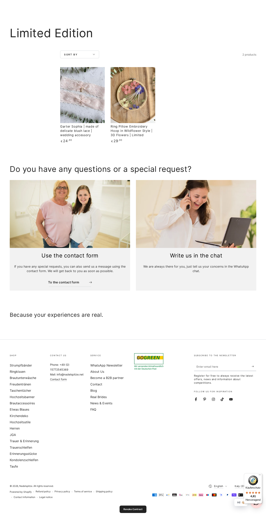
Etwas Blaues (19, 409)
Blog (93, 390)
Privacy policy (62, 491)
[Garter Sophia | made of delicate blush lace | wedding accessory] (82, 95)
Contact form (58, 379)
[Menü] (259, 475)
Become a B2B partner (107, 378)
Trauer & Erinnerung (24, 441)
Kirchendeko (19, 416)
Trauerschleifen (21, 447)
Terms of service (83, 491)
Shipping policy (104, 491)
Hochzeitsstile (20, 422)
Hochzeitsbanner (22, 397)
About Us (97, 372)
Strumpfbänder (21, 365)
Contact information (24, 497)
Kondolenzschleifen (24, 460)
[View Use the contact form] (70, 214)
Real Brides (98, 397)
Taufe (14, 466)
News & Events (101, 403)
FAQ (93, 409)
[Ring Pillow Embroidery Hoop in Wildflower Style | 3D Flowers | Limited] (133, 95)
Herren (15, 428)
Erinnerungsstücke (23, 454)
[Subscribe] (254, 366)
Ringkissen (17, 372)
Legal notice (46, 497)
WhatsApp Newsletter (106, 365)
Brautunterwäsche (23, 378)
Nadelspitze (25, 486)
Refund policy (43, 491)
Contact (96, 384)
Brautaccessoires (22, 403)
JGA (13, 435)
